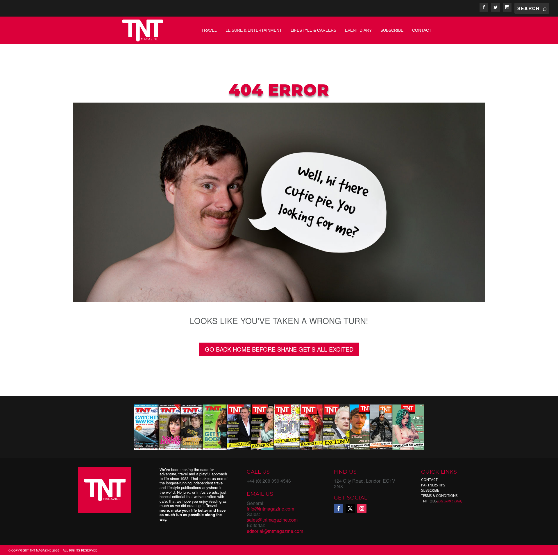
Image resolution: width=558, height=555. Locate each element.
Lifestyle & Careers (313, 30)
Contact (422, 30)
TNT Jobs (429, 501)
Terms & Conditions (439, 495)
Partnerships (433, 485)
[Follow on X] (350, 508)
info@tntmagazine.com (270, 508)
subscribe (430, 490)
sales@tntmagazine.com (272, 519)
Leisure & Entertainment (254, 30)
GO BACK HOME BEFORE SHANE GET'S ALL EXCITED (279, 349)
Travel (209, 30)
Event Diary (358, 30)
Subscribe (391, 30)
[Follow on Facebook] (338, 508)
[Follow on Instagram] (361, 508)
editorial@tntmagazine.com (275, 531)
